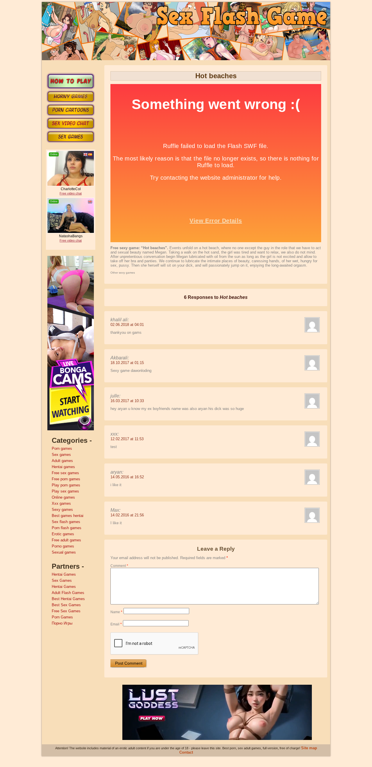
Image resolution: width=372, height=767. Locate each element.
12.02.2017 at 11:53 (127, 439)
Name (116, 612)
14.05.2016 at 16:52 (127, 477)
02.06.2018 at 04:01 (127, 324)
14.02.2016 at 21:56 (127, 515)
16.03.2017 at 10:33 (127, 401)
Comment (119, 566)
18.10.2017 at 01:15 (127, 363)
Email (116, 624)
